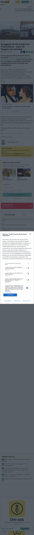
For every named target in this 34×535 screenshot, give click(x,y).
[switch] (27, 268)
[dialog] (17, 267)
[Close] (30, 234)
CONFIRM (10, 295)
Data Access (17, 300)
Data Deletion (7, 300)
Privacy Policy (26, 300)
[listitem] (17, 264)
